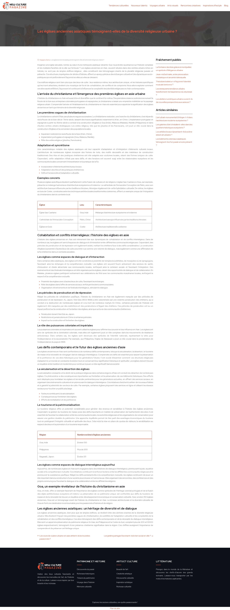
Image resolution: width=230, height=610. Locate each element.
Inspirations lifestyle (212, 5)
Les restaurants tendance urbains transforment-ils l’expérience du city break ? (174, 91)
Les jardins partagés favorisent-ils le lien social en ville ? (127, 536)
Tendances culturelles (119, 5)
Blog (226, 5)
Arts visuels (172, 5)
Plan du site (115, 608)
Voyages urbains (157, 5)
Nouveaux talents (139, 5)
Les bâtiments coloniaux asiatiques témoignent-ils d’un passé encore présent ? (174, 142)
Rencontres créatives (191, 5)
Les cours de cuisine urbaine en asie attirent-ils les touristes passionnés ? (65, 537)
